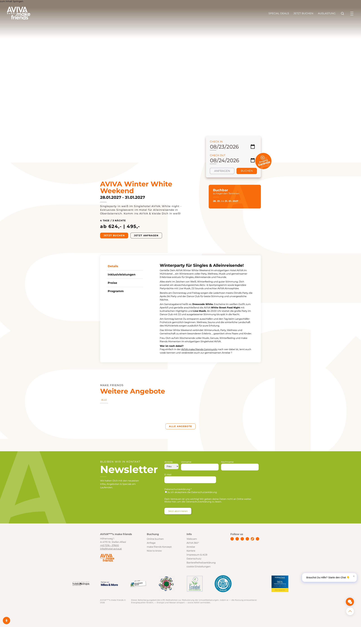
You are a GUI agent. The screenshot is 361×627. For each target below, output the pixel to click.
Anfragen (222, 171)
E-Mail (167, 474)
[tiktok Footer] (252, 539)
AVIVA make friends (280, 586)
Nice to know (154, 550)
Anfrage (151, 543)
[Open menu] (351, 13)
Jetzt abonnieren (178, 511)
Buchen (247, 170)
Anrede (168, 462)
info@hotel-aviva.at (111, 548)
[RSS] (257, 539)
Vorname (186, 462)
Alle (104, 399)
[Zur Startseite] (18, 18)
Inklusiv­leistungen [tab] (122, 274)
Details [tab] (113, 266)
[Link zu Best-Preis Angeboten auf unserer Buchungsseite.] (263, 168)
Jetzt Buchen (303, 13)
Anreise (191, 546)
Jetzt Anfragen (146, 235)
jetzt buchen (114, 235)
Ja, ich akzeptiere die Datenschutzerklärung (192, 492)
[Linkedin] (242, 539)
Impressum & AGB (197, 554)
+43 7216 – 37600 (109, 545)
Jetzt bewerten (280, 590)
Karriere (191, 550)
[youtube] (247, 539)
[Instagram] (237, 539)
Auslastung (327, 13)
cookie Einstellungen (199, 566)
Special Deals (278, 13)
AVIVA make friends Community (199, 349)
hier (174, 501)
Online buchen (155, 539)
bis (225, 201)
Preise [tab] (112, 283)
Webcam (192, 539)
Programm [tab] (116, 291)
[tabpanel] (207, 308)
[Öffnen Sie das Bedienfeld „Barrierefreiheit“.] (6, 620)
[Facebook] (232, 539)
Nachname (227, 462)
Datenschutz (194, 558)
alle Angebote (180, 426)
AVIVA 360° (193, 543)
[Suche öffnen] (342, 13)
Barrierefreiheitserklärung (201, 562)
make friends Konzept (159, 546)
